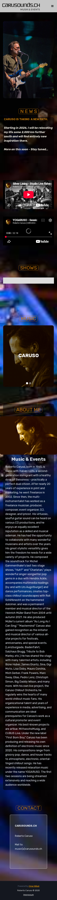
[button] (52, 6)
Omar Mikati (34, 886)
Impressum (28, 895)
